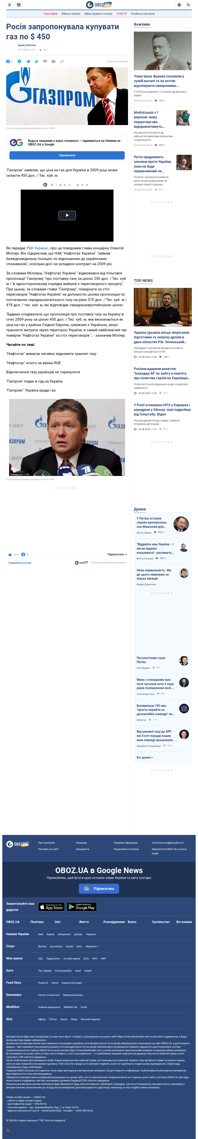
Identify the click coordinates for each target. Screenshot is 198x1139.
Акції (78, 970)
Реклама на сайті (48, 849)
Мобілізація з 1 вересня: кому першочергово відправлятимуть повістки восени (148, 119)
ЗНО (94, 958)
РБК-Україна (37, 248)
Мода (74, 1019)
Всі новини (184, 922)
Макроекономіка (73, 995)
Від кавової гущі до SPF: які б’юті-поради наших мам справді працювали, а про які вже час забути (155, 736)
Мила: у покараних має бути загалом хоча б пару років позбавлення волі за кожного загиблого (156, 684)
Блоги (132, 922)
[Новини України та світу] (81, 563)
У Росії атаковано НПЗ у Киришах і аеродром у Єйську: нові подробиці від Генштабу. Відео (162, 409)
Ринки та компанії (49, 995)
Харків (50, 934)
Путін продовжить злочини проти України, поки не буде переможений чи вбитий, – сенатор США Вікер (153, 164)
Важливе (142, 24)
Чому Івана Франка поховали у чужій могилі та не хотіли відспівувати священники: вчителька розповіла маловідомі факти (161, 81)
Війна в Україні (71, 13)
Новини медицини (49, 1007)
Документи (82, 849)
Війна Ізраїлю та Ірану (98, 13)
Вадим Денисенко (146, 584)
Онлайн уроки (71, 958)
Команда (81, 842)
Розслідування (114, 922)
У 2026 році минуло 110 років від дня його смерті (160, 93)
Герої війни (50, 13)
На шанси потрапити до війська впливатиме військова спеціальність (153, 136)
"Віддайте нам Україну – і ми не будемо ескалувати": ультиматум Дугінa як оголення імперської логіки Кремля (155, 548)
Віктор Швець (144, 532)
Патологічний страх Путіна (151, 660)
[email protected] (51, 1110)
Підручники (53, 958)
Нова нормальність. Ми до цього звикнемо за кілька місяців (154, 574)
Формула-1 (92, 946)
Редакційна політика (20, 562)
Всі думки (143, 757)
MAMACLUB (70, 1007)
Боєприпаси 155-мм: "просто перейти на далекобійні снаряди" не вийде (154, 710)
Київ (40, 934)
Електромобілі (63, 970)
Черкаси (91, 934)
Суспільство (161, 922)
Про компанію (46, 842)
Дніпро (78, 934)
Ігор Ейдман (143, 668)
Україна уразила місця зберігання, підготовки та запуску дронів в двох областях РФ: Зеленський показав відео (162, 337)
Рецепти (43, 982)
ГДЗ (40, 958)
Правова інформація (126, 842)
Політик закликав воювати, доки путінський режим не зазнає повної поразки (151, 181)
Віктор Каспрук (145, 558)
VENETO (122, 13)
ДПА (86, 958)
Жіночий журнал (90, 1019)
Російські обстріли (142, 13)
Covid (84, 1007)
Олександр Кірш (145, 694)
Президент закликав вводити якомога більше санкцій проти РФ (158, 349)
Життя (84, 922)
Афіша (41, 1019)
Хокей (69, 946)
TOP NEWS (143, 280)
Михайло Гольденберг (149, 746)
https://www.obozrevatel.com (133, 1036)
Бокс (79, 946)
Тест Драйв (44, 970)
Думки (140, 509)
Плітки (53, 1019)
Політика (37, 922)
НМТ (103, 958)
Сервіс (88, 970)
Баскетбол (56, 946)
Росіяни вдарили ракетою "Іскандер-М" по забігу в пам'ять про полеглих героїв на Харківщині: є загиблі (162, 374)
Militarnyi (141, 720)
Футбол (42, 946)
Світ (58, 922)
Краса (63, 1019)
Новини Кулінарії (72, 982)
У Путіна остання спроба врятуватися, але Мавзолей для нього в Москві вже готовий (152, 523)
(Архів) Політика (27, 45)
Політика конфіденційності (168, 842)
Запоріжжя (64, 934)
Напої (55, 982)
